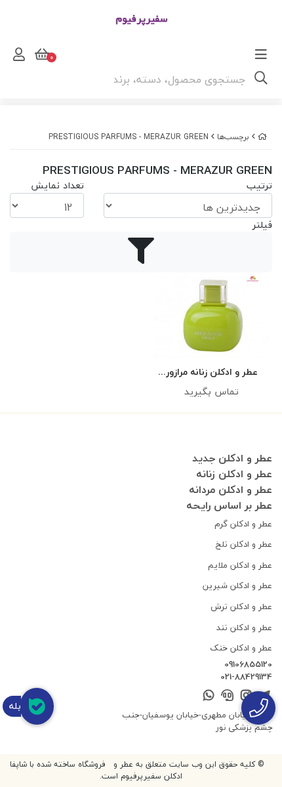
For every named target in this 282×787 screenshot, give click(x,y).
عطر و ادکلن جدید (232, 458)
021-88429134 (246, 677)
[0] (40, 54)
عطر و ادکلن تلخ (244, 544)
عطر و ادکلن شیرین (237, 585)
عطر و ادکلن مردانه (230, 489)
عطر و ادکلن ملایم (240, 565)
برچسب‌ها (233, 137)
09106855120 (248, 664)
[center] (261, 79)
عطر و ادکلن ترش (241, 606)
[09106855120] (258, 708)
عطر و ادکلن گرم (243, 524)
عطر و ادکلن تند (244, 627)
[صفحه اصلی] (262, 137)
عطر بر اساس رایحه (229, 505)
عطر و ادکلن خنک (241, 648)
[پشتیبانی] (227, 696)
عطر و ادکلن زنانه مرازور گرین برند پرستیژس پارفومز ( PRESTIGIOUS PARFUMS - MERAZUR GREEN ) (211, 372)
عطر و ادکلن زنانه (234, 474)
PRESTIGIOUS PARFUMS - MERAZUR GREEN (129, 137)
